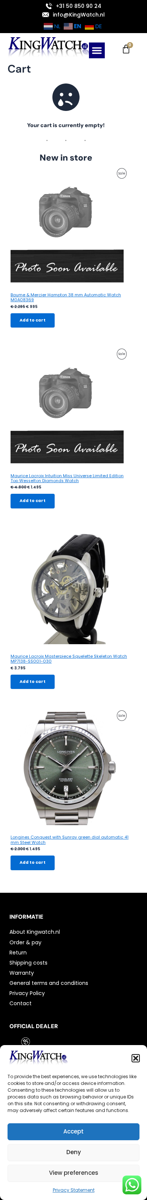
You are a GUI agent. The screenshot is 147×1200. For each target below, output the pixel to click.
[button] (135, 1058)
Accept (73, 1131)
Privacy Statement (74, 1190)
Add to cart (33, 320)
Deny (73, 1152)
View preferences (73, 1173)
